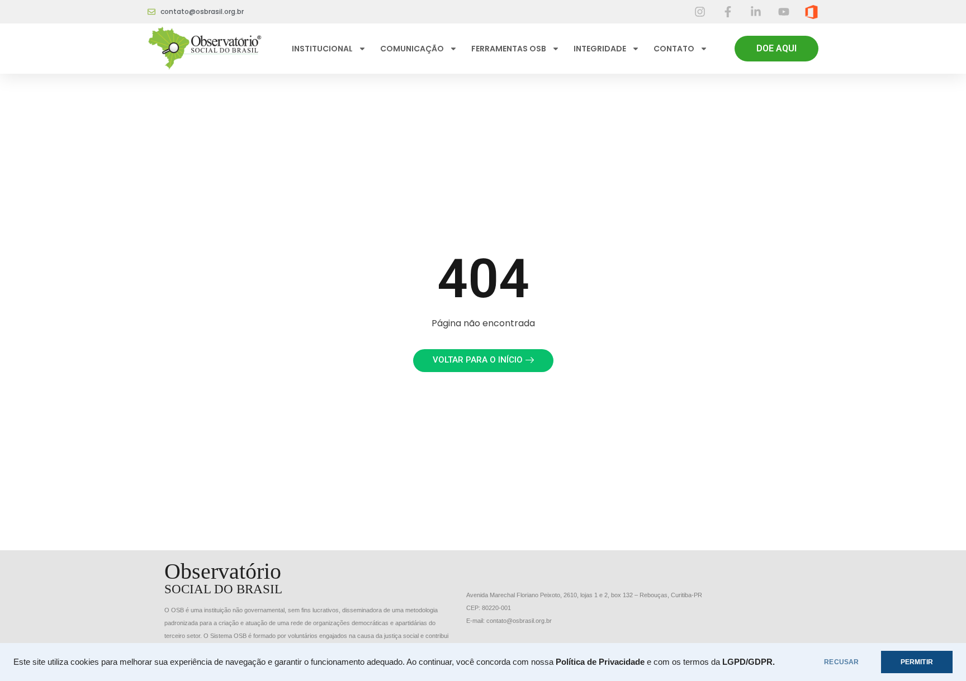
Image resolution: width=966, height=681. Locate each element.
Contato (674, 48)
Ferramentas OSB (508, 48)
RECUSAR (841, 662)
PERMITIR (917, 662)
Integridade (600, 48)
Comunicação (412, 48)
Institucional (322, 48)
